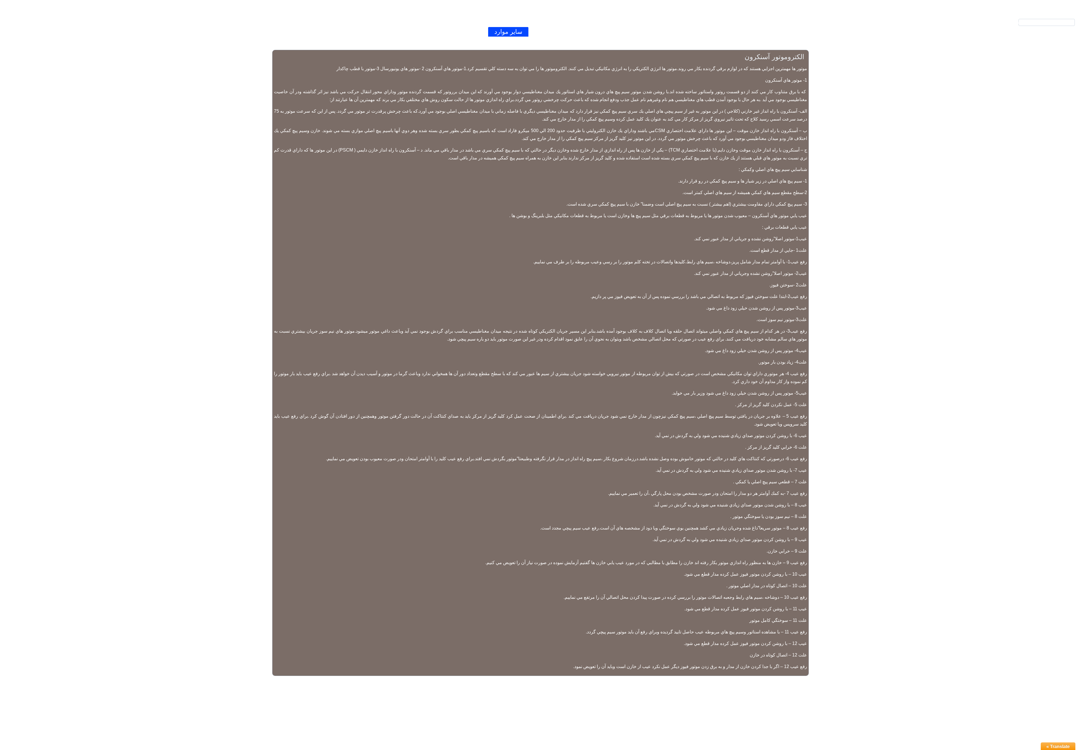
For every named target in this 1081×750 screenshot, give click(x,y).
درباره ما (427, 31)
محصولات (626, 31)
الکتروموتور (585, 31)
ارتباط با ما (466, 31)
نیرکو (659, 31)
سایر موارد (508, 31)
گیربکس (546, 31)
